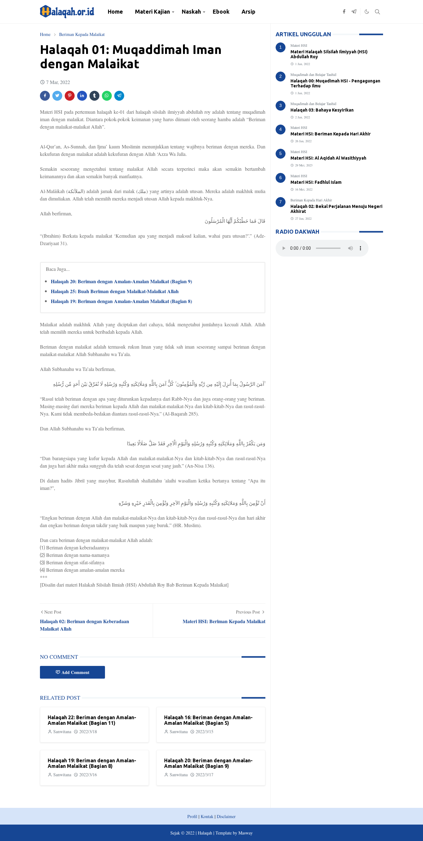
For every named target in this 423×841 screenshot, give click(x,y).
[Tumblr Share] (94, 96)
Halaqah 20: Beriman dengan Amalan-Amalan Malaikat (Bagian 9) (121, 281)
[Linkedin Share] (82, 96)
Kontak (207, 816)
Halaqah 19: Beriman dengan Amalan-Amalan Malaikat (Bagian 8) (121, 301)
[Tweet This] (57, 96)
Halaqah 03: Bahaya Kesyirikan (322, 110)
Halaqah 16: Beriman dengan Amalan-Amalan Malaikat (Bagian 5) (208, 720)
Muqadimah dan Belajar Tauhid (313, 74)
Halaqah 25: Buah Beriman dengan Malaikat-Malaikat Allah (115, 291)
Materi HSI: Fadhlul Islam (316, 182)
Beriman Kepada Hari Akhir (311, 199)
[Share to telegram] (119, 96)
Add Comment (75, 672)
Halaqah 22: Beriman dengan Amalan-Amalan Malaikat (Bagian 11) (92, 720)
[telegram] (354, 11)
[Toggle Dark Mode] (367, 12)
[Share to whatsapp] (107, 96)
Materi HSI (298, 45)
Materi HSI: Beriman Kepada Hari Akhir (330, 133)
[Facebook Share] (45, 96)
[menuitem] (115, 11)
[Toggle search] (377, 11)
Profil (192, 816)
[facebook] (344, 11)
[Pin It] (70, 96)
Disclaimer (226, 816)
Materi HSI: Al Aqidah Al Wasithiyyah (328, 158)
